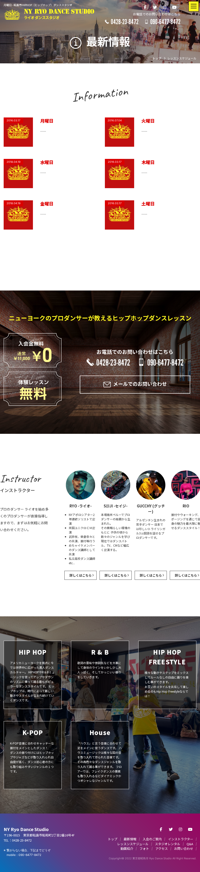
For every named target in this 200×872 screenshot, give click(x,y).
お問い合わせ (183, 848)
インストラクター (180, 839)
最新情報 (130, 839)
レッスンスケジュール (133, 844)
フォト (144, 848)
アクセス (161, 848)
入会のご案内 (152, 839)
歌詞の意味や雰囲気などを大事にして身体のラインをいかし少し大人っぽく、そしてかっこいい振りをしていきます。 (99, 663)
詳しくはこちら (81, 575)
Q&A (190, 844)
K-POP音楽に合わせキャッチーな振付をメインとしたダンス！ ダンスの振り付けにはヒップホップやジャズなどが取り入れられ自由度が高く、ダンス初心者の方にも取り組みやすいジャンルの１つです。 (32, 750)
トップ (112, 839)
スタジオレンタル (167, 844)
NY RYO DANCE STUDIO (59, 14)
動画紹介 (126, 848)
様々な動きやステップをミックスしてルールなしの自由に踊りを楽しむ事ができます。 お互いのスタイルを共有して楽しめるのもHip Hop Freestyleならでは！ (167, 673)
